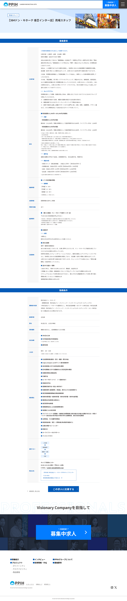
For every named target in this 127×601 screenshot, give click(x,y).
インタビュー (40, 559)
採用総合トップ (39, 584)
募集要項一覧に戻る (34, 491)
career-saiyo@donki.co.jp (55, 468)
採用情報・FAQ (41, 562)
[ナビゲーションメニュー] (123, 4)
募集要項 (58, 562)
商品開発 (16, 572)
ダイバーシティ (19, 565)
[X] (115, 587)
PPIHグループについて (63, 559)
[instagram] (112, 587)
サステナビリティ (20, 569)
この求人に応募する (63, 489)
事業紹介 (15, 559)
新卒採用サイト (47, 584)
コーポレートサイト (30, 584)
